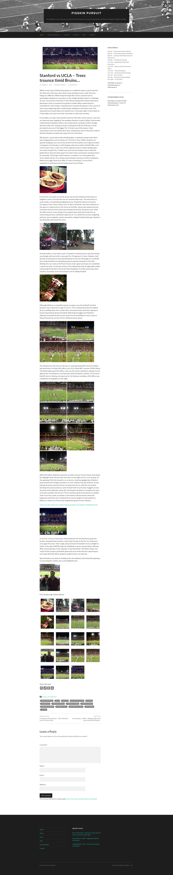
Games (45, 697)
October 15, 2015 (46, 85)
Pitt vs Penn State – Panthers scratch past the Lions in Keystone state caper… (86, 834)
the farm (44, 709)
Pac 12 (57, 700)
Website (43, 785)
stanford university (47, 706)
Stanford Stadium (87, 703)
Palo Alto (65, 700)
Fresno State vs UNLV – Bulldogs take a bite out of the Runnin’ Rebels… (86, 718)
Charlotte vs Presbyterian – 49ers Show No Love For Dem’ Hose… (54, 718)
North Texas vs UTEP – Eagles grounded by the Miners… (85, 839)
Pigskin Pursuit (86, 13)
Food (41, 837)
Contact (92, 35)
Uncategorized (52, 697)
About (42, 35)
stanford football (73, 703)
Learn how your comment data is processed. (82, 799)
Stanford (89, 700)
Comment (44, 745)
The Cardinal (90, 706)
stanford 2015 (45, 703)
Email (42, 775)
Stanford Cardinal (58, 703)
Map (84, 35)
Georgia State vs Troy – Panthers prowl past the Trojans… (85, 845)
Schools (67, 35)
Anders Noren (124, 865)
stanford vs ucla (61, 706)
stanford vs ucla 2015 (76, 706)
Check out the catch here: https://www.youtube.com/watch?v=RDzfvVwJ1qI (68, 505)
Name (42, 766)
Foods (75, 35)
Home (41, 829)
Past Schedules (53, 35)
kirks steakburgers (47, 700)
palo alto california (77, 700)
